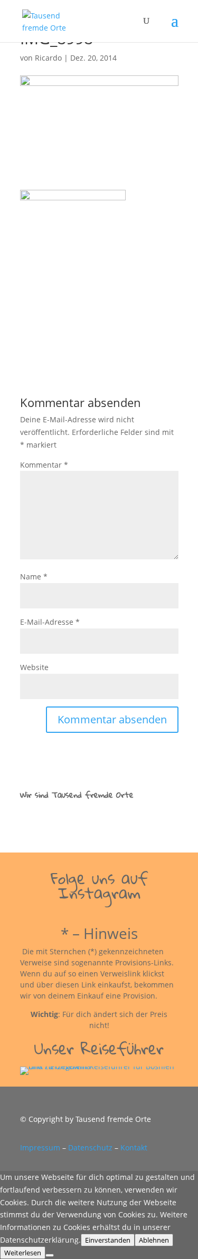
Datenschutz (90, 1147)
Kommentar (44, 465)
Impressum (40, 1147)
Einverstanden (107, 1240)
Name (34, 577)
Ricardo (48, 58)
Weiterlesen (22, 1252)
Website (34, 667)
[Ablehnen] (49, 1255)
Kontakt (133, 1147)
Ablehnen (154, 1240)
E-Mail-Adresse (50, 622)
